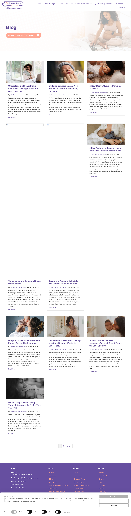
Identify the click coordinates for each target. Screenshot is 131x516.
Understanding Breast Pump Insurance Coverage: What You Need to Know (23, 88)
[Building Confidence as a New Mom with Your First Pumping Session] (65, 72)
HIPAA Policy (79, 492)
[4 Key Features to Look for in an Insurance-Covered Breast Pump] (106, 134)
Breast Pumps (50, 4)
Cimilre (101, 479)
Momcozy (102, 492)
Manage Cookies (114, 496)
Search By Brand (64, 4)
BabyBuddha (103, 476)
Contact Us (121, 7)
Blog (51, 479)
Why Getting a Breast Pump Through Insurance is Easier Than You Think (24, 405)
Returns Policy (79, 482)
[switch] (29, 512)
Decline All (114, 505)
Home (39, 4)
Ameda (101, 473)
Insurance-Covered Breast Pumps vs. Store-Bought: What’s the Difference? (65, 343)
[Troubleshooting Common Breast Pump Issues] (25, 200)
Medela (101, 489)
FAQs (76, 473)
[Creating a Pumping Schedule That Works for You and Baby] (65, 200)
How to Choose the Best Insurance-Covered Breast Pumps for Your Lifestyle (105, 343)
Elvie (100, 482)
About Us (52, 476)
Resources (120, 4)
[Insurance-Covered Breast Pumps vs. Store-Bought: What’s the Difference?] (65, 326)
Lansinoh (102, 485)
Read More (12, 117)
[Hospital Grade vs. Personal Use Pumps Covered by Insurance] (25, 326)
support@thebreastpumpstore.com (27, 478)
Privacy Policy (79, 489)
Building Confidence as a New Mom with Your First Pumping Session (63, 88)
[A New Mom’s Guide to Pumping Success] (106, 72)
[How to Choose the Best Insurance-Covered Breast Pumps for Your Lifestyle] (106, 326)
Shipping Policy (79, 479)
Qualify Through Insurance (103, 4)
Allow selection (114, 501)
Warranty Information (81, 485)
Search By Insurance (82, 4)
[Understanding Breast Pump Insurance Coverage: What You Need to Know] (25, 72)
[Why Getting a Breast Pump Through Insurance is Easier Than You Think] (25, 388)
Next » (69, 446)
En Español (53, 482)
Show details (67, 512)
